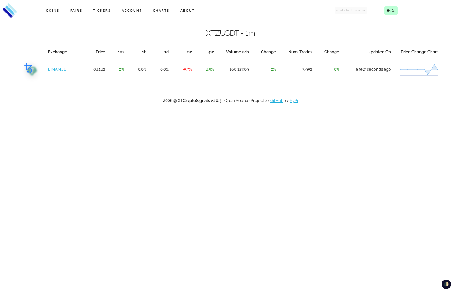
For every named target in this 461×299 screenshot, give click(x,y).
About (187, 10)
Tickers (102, 10)
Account (132, 10)
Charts (161, 10)
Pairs (76, 10)
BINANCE (57, 69)
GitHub (276, 100)
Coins (52, 10)
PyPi (294, 100)
